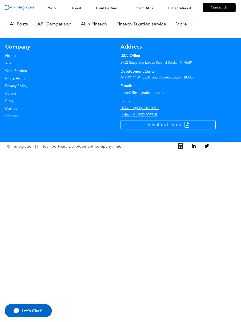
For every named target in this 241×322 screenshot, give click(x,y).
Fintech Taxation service (141, 24)
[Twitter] (207, 146)
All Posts (19, 24)
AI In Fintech (94, 24)
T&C (118, 146)
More (181, 24)
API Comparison (54, 24)
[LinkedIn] (194, 146)
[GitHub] (180, 146)
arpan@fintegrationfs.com (142, 92)
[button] (143, 8)
